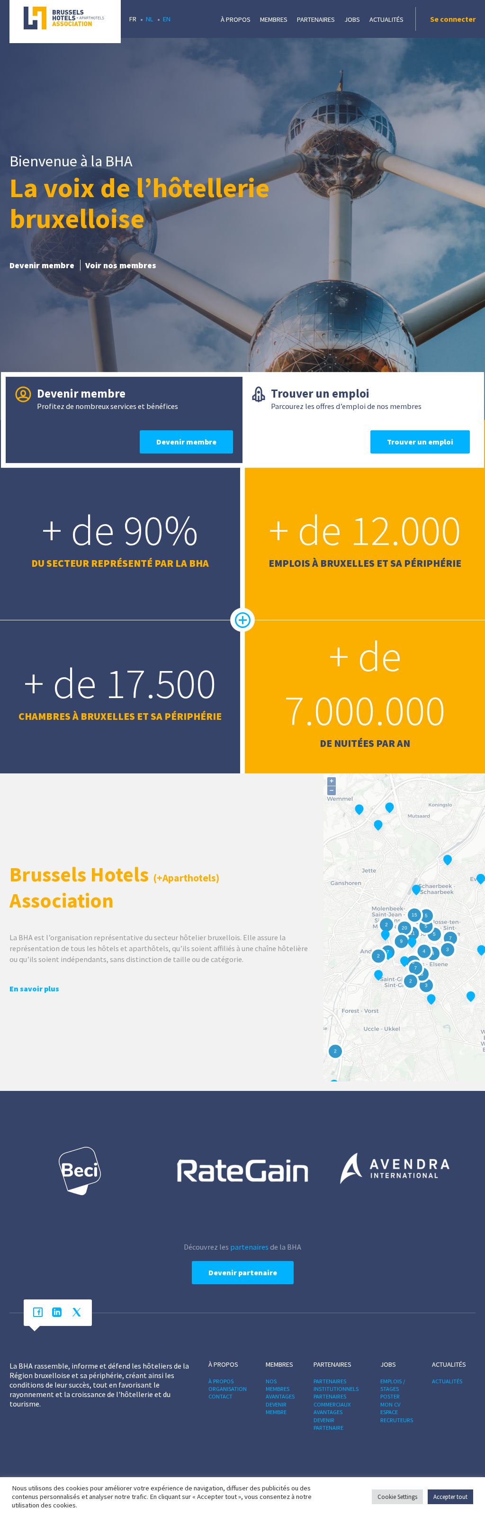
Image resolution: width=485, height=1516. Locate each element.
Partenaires (316, 19)
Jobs (352, 19)
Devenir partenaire (242, 1272)
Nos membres (277, 1385)
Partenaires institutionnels (336, 1385)
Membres (273, 19)
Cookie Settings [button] (397, 1497)
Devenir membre (41, 265)
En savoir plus (34, 988)
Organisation (227, 1388)
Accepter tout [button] (450, 1497)
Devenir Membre (276, 1408)
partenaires (249, 1247)
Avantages (280, 1396)
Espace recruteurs (396, 1415)
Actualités (386, 19)
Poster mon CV (390, 1400)
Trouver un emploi (420, 441)
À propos (236, 19)
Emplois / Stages (392, 1385)
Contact (220, 1396)
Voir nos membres (120, 265)
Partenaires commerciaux (332, 1400)
